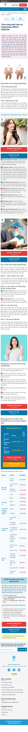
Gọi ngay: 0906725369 (14, 148)
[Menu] (25, 9)
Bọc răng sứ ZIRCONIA (8, 687)
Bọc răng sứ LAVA (7, 685)
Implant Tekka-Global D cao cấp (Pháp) (12, 692)
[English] (7, 1)
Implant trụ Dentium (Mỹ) (9, 694)
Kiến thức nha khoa (7, 710)
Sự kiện (4, 714)
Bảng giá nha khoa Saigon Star (10, 702)
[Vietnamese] (9, 1)
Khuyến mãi (5, 712)
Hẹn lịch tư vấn (14, 155)
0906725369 (13, 595)
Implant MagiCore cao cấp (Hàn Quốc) (12, 689)
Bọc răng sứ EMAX (7, 682)
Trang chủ (3, 13)
